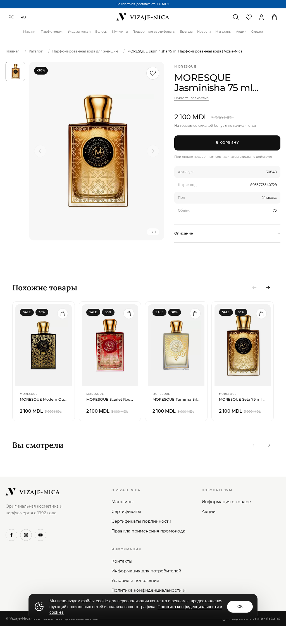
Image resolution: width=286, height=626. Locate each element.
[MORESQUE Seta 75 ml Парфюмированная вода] (242, 345)
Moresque (185, 66)
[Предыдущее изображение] (40, 151)
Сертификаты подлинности (141, 521)
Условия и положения (135, 580)
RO (11, 17)
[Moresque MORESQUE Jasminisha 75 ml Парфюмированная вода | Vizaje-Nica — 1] (15, 71)
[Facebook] (11, 535)
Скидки (257, 32)
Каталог (36, 51)
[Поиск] (236, 17)
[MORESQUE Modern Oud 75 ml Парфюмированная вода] (43, 345)
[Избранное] (248, 17)
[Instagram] (26, 535)
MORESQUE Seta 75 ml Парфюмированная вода (242, 399)
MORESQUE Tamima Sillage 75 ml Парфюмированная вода (176, 399)
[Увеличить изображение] (96, 151)
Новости (204, 32)
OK (240, 607)
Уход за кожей (79, 32)
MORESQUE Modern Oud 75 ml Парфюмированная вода (43, 399)
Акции (241, 32)
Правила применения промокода (148, 531)
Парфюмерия (52, 32)
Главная (12, 51)
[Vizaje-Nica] (143, 17)
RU (23, 17)
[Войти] (261, 17)
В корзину (227, 142)
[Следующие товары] (268, 287)
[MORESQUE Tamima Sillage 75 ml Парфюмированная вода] (176, 345)
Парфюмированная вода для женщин (85, 51)
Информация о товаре (226, 501)
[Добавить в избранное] (152, 73)
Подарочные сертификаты (153, 32)
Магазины (223, 32)
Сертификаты (126, 511)
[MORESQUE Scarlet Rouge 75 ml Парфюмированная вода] (110, 345)
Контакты (121, 561)
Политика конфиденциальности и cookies (148, 593)
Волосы (101, 32)
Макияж (29, 32)
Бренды (186, 32)
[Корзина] (274, 17)
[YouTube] (40, 535)
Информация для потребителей (146, 571)
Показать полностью (191, 98)
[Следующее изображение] (153, 151)
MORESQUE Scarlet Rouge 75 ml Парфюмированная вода (110, 399)
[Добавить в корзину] (62, 313)
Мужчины (120, 32)
